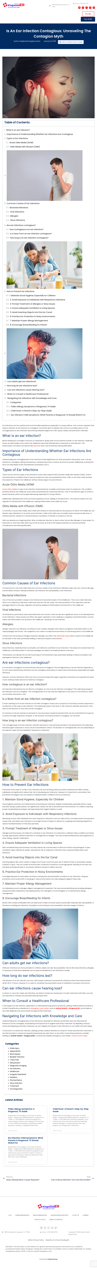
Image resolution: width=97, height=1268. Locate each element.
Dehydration (15, 1063)
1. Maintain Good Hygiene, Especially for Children (33, 295)
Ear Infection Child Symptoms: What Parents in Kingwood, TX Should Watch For (48, 415)
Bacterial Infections (19, 207)
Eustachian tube (63, 636)
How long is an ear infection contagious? (29, 237)
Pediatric (13, 1077)
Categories (15, 402)
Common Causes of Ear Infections (23, 203)
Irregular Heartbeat (18, 1074)
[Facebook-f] (83, 7)
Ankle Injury (14, 1048)
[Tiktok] (93, 7)
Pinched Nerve (16, 1080)
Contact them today (79, 1036)
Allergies (14, 216)
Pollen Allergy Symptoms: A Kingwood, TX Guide (33, 406)
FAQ (10, 1215)
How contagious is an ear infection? (26, 229)
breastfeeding (42, 905)
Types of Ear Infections (17, 138)
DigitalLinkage (52, 1259)
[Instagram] (90, 7)
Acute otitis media (9, 489)
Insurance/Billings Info (59, 1215)
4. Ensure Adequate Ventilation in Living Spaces (32, 308)
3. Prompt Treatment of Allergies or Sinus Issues (32, 304)
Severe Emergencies (22, 1215)
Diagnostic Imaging (18, 1065)
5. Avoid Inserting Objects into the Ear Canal (31, 312)
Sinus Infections (17, 220)
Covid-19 (75, 1215)
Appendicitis (15, 1051)
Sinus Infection (16, 1083)
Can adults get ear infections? (21, 381)
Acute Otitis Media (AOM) (21, 142)
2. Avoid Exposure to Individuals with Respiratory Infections (37, 299)
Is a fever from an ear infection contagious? (31, 233)
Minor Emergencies (40, 1215)
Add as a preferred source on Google (72, 42)
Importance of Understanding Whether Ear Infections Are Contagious (40, 134)
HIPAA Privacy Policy (36, 1240)
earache (37, 446)
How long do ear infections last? (22, 385)
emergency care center (40, 1008)
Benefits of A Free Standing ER (57, 1240)
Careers (85, 1215)
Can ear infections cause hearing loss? (26, 389)
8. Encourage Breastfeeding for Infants (28, 324)
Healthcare (14, 1071)
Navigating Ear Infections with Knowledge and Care (32, 398)
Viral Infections (17, 211)
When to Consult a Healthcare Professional (27, 394)
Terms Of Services (55, 1220)
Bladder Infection (17, 1057)
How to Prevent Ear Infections (20, 291)
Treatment (14, 1086)
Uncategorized (16, 1089)
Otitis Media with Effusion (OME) (25, 146)
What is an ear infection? (18, 130)
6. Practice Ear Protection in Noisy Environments (32, 316)
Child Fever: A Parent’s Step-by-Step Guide (31, 410)
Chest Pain (14, 1060)
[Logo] (86, 7)
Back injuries (15, 1054)
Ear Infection (15, 1068)
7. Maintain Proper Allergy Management (29, 320)
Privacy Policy (40, 1220)
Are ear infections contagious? (21, 225)
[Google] (79, 7)
